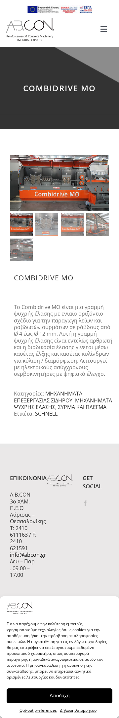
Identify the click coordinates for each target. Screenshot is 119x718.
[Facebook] (85, 503)
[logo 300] (30, 19)
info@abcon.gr (23, 554)
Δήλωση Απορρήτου (78, 710)
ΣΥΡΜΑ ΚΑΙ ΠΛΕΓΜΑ (82, 407)
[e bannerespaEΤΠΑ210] (59, 8)
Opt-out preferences (38, 710)
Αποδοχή (59, 695)
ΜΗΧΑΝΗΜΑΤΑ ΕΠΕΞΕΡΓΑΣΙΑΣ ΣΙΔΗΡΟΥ (48, 397)
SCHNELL (46, 413)
